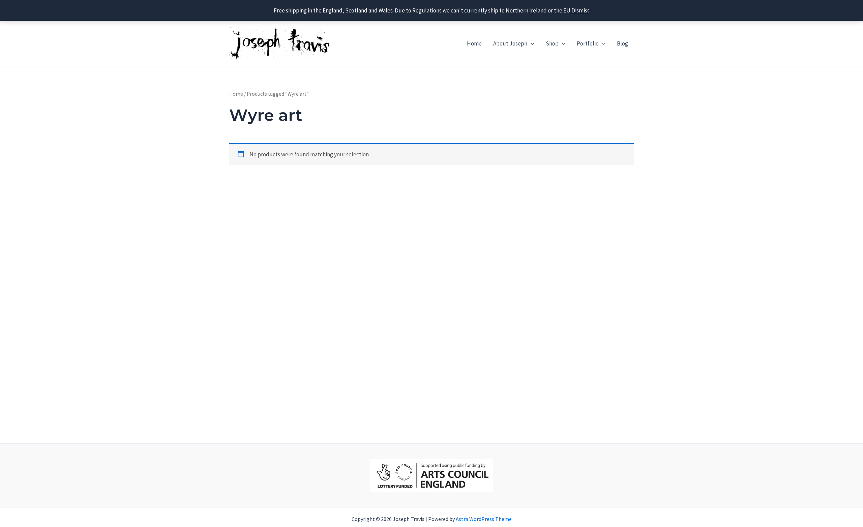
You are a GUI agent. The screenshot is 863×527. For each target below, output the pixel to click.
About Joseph (510, 43)
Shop (552, 43)
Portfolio (588, 43)
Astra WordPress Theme (484, 519)
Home (474, 43)
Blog (622, 43)
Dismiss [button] (580, 10)
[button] (530, 43)
